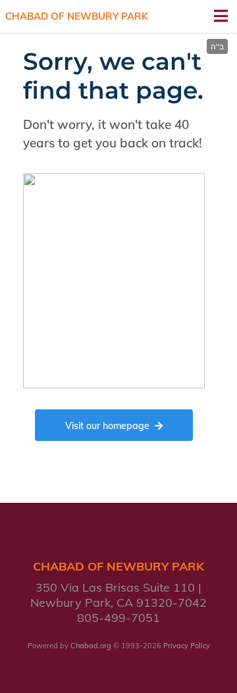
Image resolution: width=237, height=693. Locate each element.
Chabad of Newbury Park (76, 16)
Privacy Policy (186, 645)
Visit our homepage (107, 426)
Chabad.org (90, 645)
